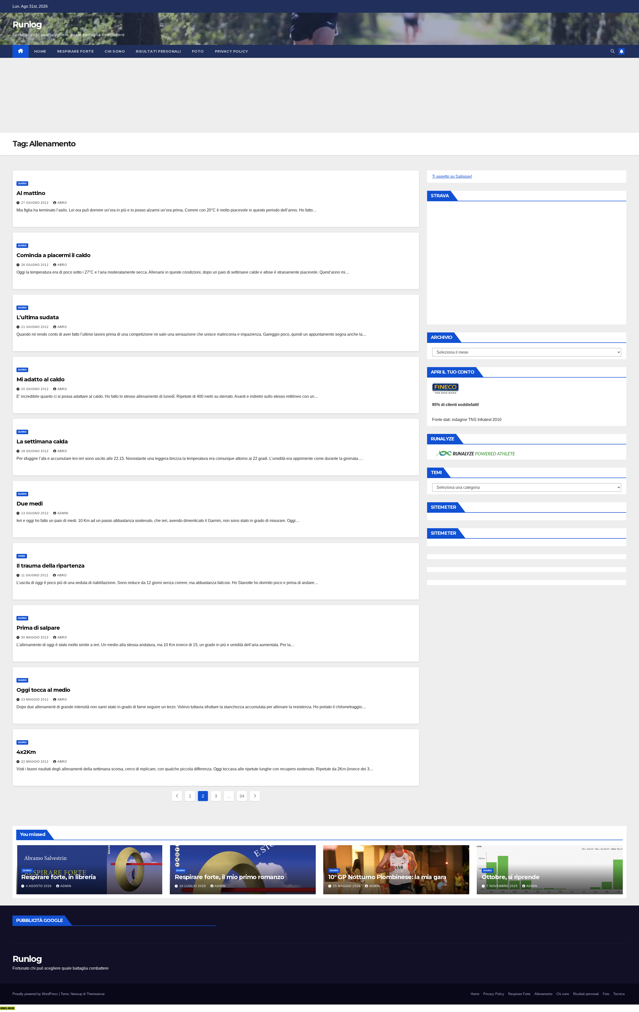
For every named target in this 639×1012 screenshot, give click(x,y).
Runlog (27, 24)
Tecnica (619, 994)
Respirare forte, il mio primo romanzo (229, 877)
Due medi (29, 503)
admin (62, 513)
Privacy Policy (231, 51)
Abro (62, 202)
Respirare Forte (75, 51)
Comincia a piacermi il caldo (53, 255)
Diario (22, 183)
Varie (21, 556)
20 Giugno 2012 (35, 389)
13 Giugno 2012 (35, 513)
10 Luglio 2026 (193, 886)
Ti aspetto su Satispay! (452, 176)
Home (40, 51)
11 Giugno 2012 (35, 575)
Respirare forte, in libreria (58, 877)
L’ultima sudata (37, 317)
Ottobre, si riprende (510, 877)
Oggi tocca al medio (43, 690)
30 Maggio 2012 (35, 637)
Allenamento (543, 994)
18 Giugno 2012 (35, 451)
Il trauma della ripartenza (50, 565)
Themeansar (95, 994)
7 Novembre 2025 (502, 886)
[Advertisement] (319, 95)
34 (241, 796)
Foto (198, 51)
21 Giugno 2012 (35, 327)
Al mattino (30, 193)
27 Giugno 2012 (35, 202)
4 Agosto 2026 (39, 886)
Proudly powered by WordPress (35, 994)
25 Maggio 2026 (347, 886)
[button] (613, 51)
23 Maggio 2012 (35, 699)
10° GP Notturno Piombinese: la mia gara (387, 877)
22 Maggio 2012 (35, 761)
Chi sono (115, 51)
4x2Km (26, 752)
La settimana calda (42, 441)
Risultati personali (158, 51)
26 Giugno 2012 (35, 265)
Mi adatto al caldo (40, 379)
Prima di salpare (37, 627)
